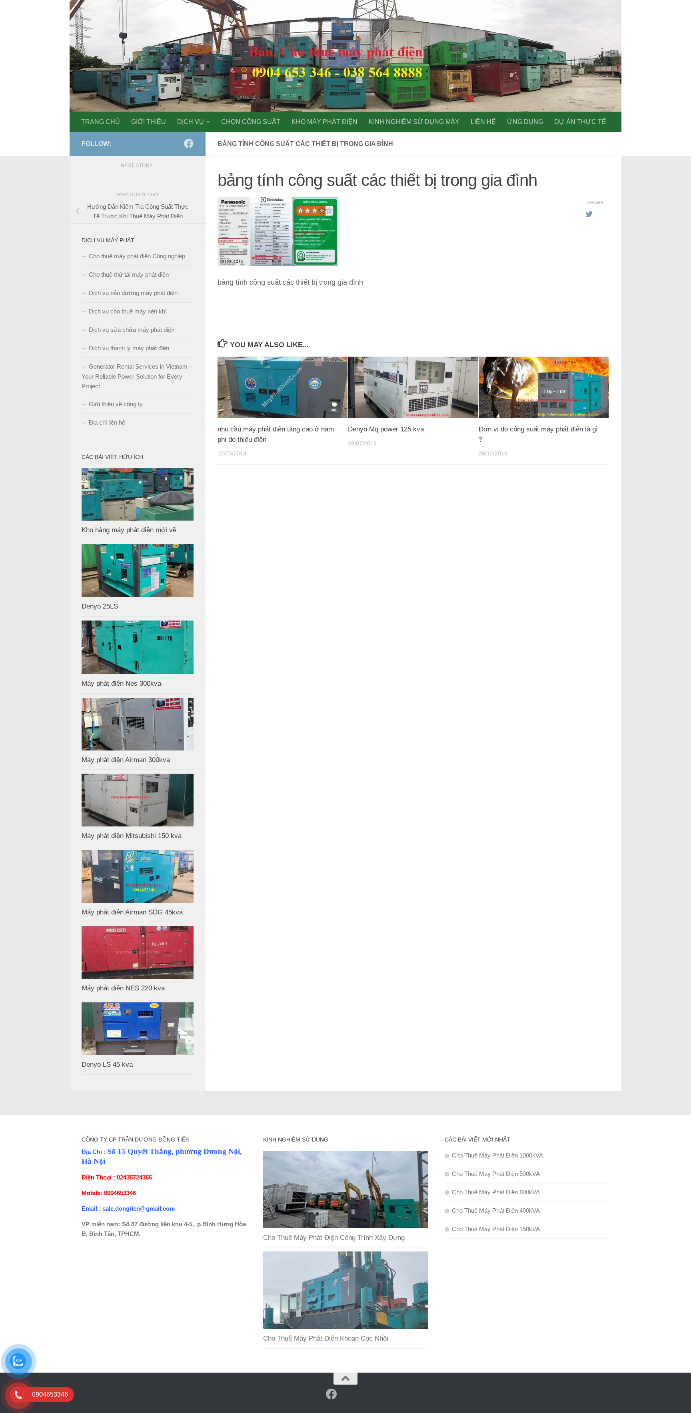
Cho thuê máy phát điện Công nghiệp (137, 256)
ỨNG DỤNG (525, 121)
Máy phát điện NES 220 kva (123, 988)
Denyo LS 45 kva (107, 1064)
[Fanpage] (176, 144)
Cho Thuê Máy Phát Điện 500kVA (496, 1173)
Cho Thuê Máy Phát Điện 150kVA (496, 1228)
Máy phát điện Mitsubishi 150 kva (132, 836)
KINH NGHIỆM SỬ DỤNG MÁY (414, 121)
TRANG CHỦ (100, 121)
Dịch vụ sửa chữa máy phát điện (131, 329)
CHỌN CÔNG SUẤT (250, 121)
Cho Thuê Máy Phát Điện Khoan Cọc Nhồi (325, 1338)
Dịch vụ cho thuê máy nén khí (128, 311)
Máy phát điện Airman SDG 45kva (132, 912)
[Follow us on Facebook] (189, 143)
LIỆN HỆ (483, 121)
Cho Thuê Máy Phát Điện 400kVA (496, 1210)
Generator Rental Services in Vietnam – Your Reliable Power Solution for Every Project (137, 376)
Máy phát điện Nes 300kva (121, 683)
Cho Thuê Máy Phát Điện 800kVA (496, 1192)
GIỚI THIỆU (148, 121)
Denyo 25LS (100, 606)
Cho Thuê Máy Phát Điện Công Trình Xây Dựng (334, 1237)
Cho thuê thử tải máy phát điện (129, 274)
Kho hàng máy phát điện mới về (129, 530)
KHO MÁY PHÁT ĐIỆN (324, 121)
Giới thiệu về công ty (116, 404)
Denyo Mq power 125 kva (386, 429)
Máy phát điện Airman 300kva (126, 760)
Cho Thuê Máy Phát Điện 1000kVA (497, 1155)
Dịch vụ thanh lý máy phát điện (129, 348)
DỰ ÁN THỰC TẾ (580, 121)
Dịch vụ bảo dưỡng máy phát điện (133, 292)
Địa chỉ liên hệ (107, 422)
